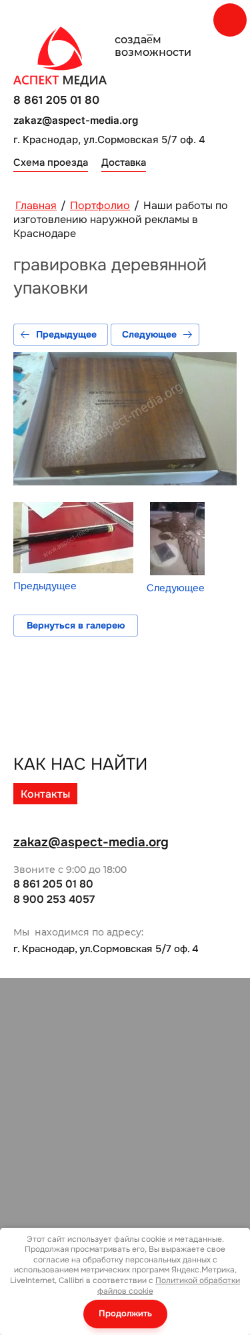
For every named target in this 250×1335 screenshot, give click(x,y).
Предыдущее (66, 334)
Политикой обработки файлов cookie (169, 1285)
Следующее (149, 334)
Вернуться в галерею (76, 625)
